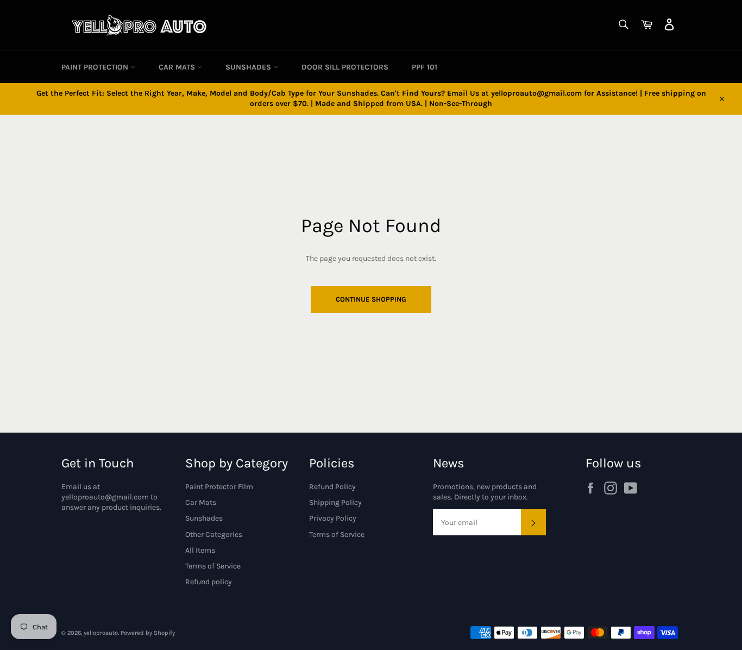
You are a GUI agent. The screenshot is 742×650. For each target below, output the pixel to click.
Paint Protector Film (219, 486)
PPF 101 (424, 67)
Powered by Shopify (148, 632)
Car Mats (178, 67)
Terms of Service (213, 566)
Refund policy (208, 581)
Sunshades (249, 67)
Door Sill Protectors (344, 67)
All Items (200, 550)
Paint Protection (95, 67)
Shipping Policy (335, 502)
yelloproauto (101, 632)
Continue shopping (371, 299)
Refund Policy (332, 486)
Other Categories (213, 534)
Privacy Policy (332, 518)
